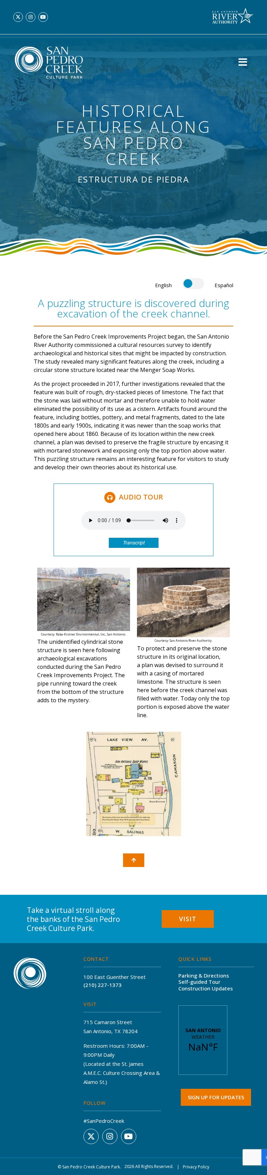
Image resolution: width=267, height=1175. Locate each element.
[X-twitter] (18, 17)
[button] (242, 62)
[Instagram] (30, 17)
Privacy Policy (196, 1167)
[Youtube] (43, 17)
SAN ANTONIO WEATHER (203, 1040)
